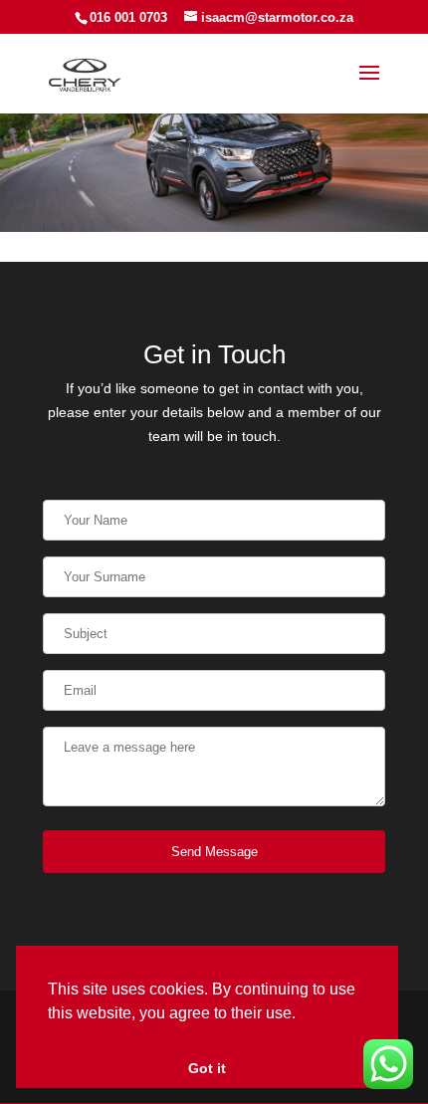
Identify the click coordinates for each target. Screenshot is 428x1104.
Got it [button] (207, 1068)
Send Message (214, 851)
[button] (303, 1014)
